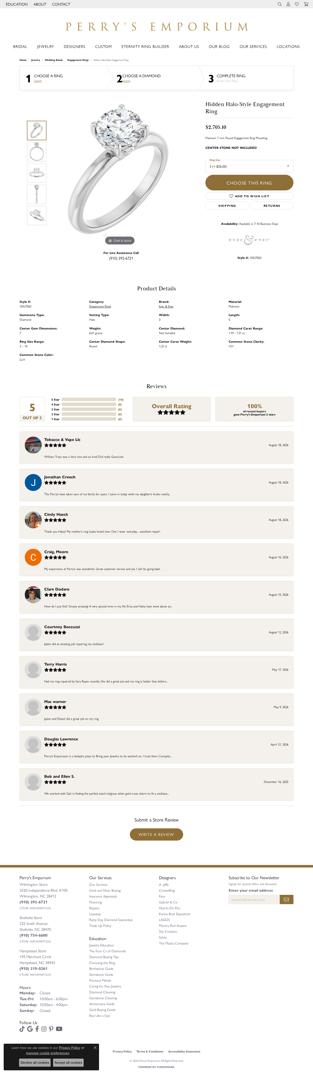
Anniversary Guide (102, 1003)
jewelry (35, 60)
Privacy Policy (122, 1051)
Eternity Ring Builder (145, 46)
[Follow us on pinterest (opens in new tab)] (51, 1029)
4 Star (55, 404)
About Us (189, 46)
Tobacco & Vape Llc (62, 439)
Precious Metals (100, 980)
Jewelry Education (101, 944)
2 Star (55, 414)
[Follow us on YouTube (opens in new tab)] (59, 1029)
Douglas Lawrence (61, 739)
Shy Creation (168, 931)
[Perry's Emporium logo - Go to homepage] (156, 25)
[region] (119, 173)
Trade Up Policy (100, 925)
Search (38, 80)
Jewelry (45, 46)
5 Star (55, 399)
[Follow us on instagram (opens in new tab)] (43, 1029)
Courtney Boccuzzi (62, 626)
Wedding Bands (54, 60)
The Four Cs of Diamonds (107, 950)
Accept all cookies (68, 1062)
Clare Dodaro (56, 589)
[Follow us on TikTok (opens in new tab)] (22, 1029)
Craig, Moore (56, 551)
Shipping (227, 205)
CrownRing (167, 890)
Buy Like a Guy (99, 1015)
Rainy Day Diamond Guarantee (111, 919)
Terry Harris (55, 664)
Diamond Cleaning (102, 991)
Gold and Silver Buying (105, 890)
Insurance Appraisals (103, 896)
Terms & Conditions (149, 1051)
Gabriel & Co (168, 901)
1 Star (55, 419)
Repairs (94, 907)
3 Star (55, 409)
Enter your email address (251, 890)
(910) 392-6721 (121, 258)
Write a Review (156, 834)
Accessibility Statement (184, 1051)
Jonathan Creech (60, 477)
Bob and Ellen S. (59, 776)
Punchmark (165, 1067)
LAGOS (164, 919)
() (120, 399)
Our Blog (219, 46)
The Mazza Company (173, 943)
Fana (162, 896)
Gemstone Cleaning (103, 997)
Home (23, 60)
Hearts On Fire (169, 907)
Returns (272, 205)
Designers (74, 46)
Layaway (95, 913)
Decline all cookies (35, 1062)
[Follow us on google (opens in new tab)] (30, 1029)
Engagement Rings (78, 60)
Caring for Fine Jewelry (105, 986)
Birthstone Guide (101, 968)
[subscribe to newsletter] (286, 899)
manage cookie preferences (47, 1053)
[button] (16, 4)
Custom (103, 46)
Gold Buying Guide (102, 1009)
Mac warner (55, 701)
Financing (95, 901)
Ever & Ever (166, 306)
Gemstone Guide (101, 974)
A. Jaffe (164, 884)
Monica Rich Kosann (173, 925)
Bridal (20, 46)
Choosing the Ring (102, 962)
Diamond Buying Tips (104, 956)
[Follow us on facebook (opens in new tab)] (37, 1029)
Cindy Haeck (56, 514)
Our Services (253, 46)
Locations (288, 46)
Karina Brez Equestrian (174, 913)
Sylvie (163, 937)
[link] (60, 4)
